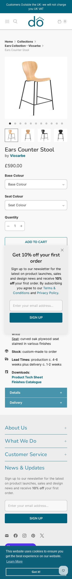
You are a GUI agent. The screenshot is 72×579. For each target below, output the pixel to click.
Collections (25, 41)
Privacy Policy (47, 293)
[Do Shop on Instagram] (26, 535)
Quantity (11, 217)
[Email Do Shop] (9, 535)
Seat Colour (14, 196)
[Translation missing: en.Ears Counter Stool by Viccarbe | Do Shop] (11, 135)
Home (9, 41)
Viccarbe (17, 155)
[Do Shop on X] (44, 535)
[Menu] (7, 21)
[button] (36, 393)
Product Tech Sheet (27, 377)
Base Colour (14, 175)
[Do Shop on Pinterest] (35, 535)
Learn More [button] (14, 561)
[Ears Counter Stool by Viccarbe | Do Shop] (36, 88)
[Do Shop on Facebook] (18, 535)
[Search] (15, 21)
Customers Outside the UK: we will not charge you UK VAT (36, 6)
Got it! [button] (36, 571)
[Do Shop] (36, 21)
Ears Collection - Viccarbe (23, 45)
